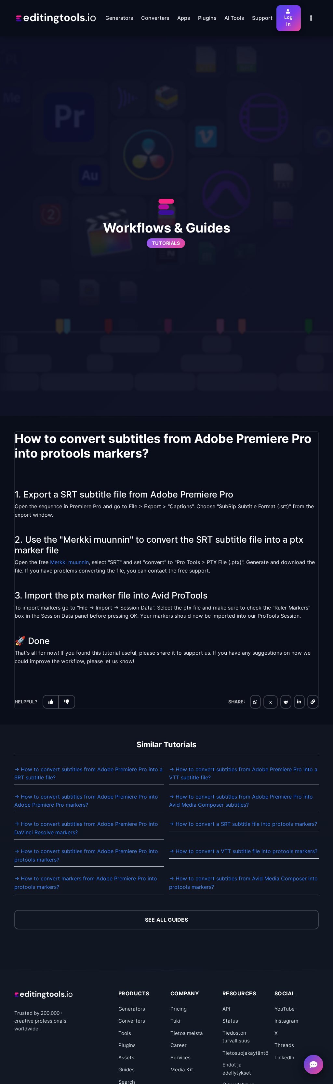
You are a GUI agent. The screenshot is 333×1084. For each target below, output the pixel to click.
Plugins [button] (207, 18)
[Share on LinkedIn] (299, 702)
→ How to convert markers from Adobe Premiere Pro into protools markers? (85, 882)
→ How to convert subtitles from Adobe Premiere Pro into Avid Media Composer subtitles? (241, 800)
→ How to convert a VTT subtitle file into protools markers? (243, 851)
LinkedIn (284, 1057)
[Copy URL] (312, 702)
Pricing (178, 1009)
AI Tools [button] (234, 18)
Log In (288, 20)
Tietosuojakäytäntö (245, 1053)
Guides (126, 1069)
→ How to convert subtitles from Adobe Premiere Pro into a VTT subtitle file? (243, 773)
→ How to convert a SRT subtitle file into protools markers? (243, 824)
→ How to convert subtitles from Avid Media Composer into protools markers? (243, 882)
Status (230, 1021)
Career (178, 1045)
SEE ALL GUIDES (166, 919)
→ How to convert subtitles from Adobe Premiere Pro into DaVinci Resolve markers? (86, 828)
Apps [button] (183, 18)
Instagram (286, 1021)
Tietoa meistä (186, 1033)
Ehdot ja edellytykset (236, 1069)
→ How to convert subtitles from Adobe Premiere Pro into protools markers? (86, 855)
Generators (131, 1009)
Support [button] (262, 18)
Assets (126, 1057)
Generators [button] (119, 18)
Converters (131, 1021)
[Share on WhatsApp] (255, 702)
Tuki (175, 1021)
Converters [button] (155, 18)
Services (180, 1057)
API (226, 1009)
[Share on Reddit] (285, 702)
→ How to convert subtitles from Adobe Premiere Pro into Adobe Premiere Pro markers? (86, 800)
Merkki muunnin (69, 562)
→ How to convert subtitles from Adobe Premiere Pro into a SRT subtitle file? (88, 773)
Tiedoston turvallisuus (236, 1037)
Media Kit (181, 1069)
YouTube (284, 1009)
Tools (124, 1033)
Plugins (127, 1045)
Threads (284, 1045)
